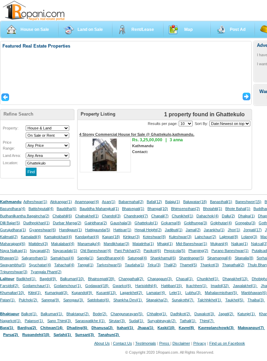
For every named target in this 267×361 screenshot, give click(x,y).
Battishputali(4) (41, 209)
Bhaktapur (9, 314)
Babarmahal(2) (131, 202)
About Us (102, 343)
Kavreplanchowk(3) (216, 328)
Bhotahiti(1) (212, 209)
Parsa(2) (11, 335)
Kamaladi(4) (31, 237)
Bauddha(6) (66, 209)
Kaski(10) (166, 328)
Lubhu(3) (193, 293)
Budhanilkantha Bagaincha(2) (24, 216)
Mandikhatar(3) (116, 244)
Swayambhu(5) (13, 265)
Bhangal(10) (157, 209)
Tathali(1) (188, 321)
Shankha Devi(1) (128, 300)
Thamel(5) (188, 265)
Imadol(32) (220, 286)
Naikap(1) (239, 244)
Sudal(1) (136, 321)
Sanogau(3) (73, 300)
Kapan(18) (111, 237)
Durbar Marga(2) (67, 223)
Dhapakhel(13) (235, 279)
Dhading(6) (77, 328)
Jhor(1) (234, 230)
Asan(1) (108, 202)
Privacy (199, 343)
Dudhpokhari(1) (36, 223)
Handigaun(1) (70, 230)
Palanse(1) (34, 321)
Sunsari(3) (85, 335)
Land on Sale (90, 29)
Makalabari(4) (62, 244)
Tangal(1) (86, 265)
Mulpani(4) (219, 244)
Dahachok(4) (207, 216)
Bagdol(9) (48, 279)
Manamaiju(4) (89, 244)
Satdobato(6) (98, 300)
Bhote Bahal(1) (237, 209)
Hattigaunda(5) (97, 230)
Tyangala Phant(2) (46, 272)
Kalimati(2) (9, 237)
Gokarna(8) (171, 223)
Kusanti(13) (106, 293)
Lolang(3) (249, 237)
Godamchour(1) (68, 286)
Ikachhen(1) (197, 286)
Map (188, 29)
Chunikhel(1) (182, 216)
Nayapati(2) (40, 251)
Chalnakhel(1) (87, 216)
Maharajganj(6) (12, 244)
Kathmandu (11, 202)
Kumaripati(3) (56, 293)
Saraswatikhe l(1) (90, 321)
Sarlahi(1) (63, 335)
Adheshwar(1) (35, 202)
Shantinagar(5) (191, 258)
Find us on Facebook (227, 343)
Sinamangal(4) (219, 258)
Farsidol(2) (9, 286)
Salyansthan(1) (34, 258)
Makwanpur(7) (251, 328)
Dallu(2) (228, 216)
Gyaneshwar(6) (42, 230)
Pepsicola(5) (174, 251)
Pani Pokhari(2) (127, 251)
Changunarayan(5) (127, 314)
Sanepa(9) (50, 300)
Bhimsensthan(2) (185, 209)
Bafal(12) (154, 202)
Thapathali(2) (233, 265)
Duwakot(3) (204, 314)
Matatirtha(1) (143, 244)
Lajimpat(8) (228, 237)
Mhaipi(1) (165, 244)
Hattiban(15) (172, 286)
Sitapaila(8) (244, 258)
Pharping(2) (198, 251)
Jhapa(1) (145, 328)
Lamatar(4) (156, 293)
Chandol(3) (111, 216)
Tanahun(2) (109, 335)
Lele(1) (175, 293)
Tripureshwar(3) (13, 272)
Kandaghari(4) (87, 237)
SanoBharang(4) (110, 258)
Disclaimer (181, 343)
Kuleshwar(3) (180, 237)
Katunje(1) (246, 314)
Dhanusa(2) (102, 328)
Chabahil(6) (62, 216)
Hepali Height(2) (148, 230)
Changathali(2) (131, 279)
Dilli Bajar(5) (10, 223)
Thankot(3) (209, 265)
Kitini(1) (35, 293)
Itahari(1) (125, 328)
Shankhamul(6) (163, 258)
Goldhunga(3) (195, 223)
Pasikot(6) (152, 251)
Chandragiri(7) (136, 216)
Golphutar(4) (221, 223)
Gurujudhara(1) (13, 230)
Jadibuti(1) (174, 230)
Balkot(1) (29, 314)
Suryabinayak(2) (162, 321)
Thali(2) (170, 265)
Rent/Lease (142, 29)
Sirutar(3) (117, 321)
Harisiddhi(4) (146, 286)
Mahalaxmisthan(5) (221, 293)
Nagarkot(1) (11, 321)
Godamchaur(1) (37, 286)
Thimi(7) (207, 321)
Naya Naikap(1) (13, 251)
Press (164, 343)
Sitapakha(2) (157, 300)
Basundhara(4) (12, 209)
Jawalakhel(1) (245, 286)
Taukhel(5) (234, 300)
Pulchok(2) (28, 300)
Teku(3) (154, 265)
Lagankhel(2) (131, 293)
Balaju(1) (172, 202)
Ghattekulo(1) (146, 223)
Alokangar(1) (61, 202)
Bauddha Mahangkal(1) (99, 209)
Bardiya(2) (27, 328)
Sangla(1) (85, 258)
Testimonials (145, 343)
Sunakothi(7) (183, 300)
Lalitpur (7, 279)
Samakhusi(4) (62, 258)
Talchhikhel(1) (209, 300)
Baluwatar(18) (195, 202)
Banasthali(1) (221, 202)
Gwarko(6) (122, 286)
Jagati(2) (226, 314)
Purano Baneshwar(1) (230, 251)
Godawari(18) (97, 286)
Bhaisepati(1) (133, 209)
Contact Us (122, 343)
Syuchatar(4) (40, 265)
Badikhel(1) (26, 279)
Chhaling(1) (157, 314)
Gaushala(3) (120, 223)
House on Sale (35, 29)
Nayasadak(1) (65, 251)
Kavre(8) (187, 328)
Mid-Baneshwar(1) (191, 244)
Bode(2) (100, 314)
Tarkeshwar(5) (109, 265)
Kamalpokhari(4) (58, 237)
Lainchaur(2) (205, 237)
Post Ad (237, 29)
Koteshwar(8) (154, 237)
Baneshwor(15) (248, 202)
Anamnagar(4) (87, 202)
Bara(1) (7, 328)
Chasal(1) (185, 279)
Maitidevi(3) (38, 244)
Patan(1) (8, 300)
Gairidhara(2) (95, 223)
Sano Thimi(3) (59, 321)
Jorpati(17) (252, 230)
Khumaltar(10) (12, 293)
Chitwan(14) (52, 328)
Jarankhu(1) (214, 230)
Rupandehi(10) (36, 335)
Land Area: (12, 155)
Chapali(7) (160, 216)
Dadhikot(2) (180, 314)
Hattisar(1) (122, 230)
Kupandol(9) (82, 293)
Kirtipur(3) (131, 237)
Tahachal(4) (64, 265)
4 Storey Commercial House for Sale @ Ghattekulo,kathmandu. (136, 134)
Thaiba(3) (256, 300)
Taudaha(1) (134, 265)
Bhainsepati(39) (101, 279)
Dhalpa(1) (246, 216)
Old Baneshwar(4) (95, 251)
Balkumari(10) (72, 279)
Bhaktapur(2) (78, 314)
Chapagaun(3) (160, 279)
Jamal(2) (193, 230)
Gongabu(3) (245, 223)
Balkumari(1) (52, 314)
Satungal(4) (137, 258)
